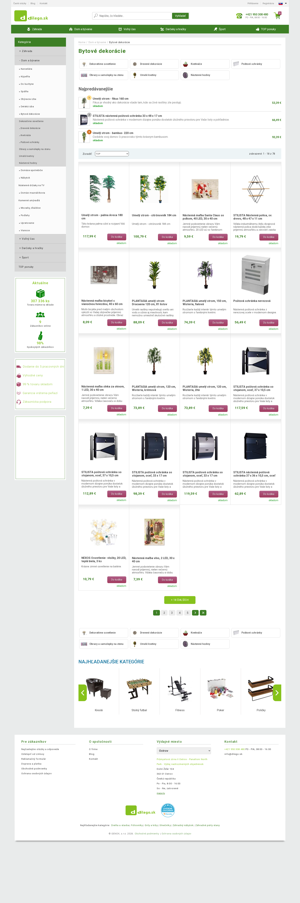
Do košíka (116, 236)
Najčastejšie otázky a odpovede (40, 749)
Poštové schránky (29, 142)
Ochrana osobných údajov (36, 773)
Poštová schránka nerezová (251, 301)
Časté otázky (19, 3)
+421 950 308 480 (234, 749)
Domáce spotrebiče (31, 170)
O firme (93, 749)
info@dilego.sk (233, 754)
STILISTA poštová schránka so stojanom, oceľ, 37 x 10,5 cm (253, 388)
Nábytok (24, 177)
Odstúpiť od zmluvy (32, 754)
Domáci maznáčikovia (32, 192)
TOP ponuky (26, 266)
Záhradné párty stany (207, 825)
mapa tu (161, 793)
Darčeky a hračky (31, 248)
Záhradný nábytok (183, 825)
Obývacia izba (27, 99)
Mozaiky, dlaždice (29, 208)
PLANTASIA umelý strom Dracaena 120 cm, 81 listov (149, 302)
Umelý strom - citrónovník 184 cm (154, 215)
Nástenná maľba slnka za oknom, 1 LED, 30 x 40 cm (102, 388)
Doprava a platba (31, 763)
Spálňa (23, 91)
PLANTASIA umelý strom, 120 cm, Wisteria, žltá (205, 388)
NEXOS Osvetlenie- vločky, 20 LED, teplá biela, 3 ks (103, 559)
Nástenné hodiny (28, 163)
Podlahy (24, 215)
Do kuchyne (26, 84)
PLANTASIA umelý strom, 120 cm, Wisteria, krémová (154, 388)
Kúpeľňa (24, 76)
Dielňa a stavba (120, 825)
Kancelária (25, 69)
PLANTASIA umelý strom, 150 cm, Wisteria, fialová (205, 302)
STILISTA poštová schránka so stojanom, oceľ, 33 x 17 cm (152, 474)
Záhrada (25, 51)
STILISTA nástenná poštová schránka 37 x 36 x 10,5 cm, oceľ (254, 474)
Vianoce (24, 230)
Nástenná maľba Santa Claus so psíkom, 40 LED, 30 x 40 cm (203, 217)
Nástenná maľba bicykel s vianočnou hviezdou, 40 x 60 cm (102, 302)
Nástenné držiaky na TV (31, 185)
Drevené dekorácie (29, 128)
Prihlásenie (253, 3)
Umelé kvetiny (26, 156)
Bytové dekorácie (29, 114)
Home (82, 42)
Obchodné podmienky (34, 768)
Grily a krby (151, 825)
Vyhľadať (180, 16)
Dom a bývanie (29, 60)
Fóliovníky (137, 825)
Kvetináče (25, 135)
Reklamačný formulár (33, 759)
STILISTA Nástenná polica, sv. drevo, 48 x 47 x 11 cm (252, 217)
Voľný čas (27, 238)
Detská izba (26, 106)
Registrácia (268, 3)
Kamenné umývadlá (29, 200)
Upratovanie (26, 223)
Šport (24, 257)
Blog (33, 3)
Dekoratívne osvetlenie (31, 121)
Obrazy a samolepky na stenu (34, 149)
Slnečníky (165, 825)
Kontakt (43, 3)
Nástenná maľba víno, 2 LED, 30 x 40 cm (153, 559)
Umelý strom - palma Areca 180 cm (102, 216)
